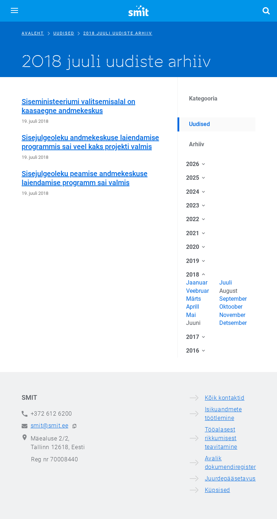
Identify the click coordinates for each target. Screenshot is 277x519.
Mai (191, 315)
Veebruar (197, 290)
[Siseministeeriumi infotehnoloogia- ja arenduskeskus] (138, 10)
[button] (14, 11)
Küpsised (217, 490)
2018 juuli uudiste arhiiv (117, 33)
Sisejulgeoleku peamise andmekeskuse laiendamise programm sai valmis (85, 178)
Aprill (192, 306)
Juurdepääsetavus (230, 478)
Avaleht (33, 33)
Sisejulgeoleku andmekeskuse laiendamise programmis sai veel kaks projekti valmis (90, 142)
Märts (193, 298)
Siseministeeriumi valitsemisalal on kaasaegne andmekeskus (78, 106)
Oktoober (230, 306)
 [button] (266, 10)
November (232, 315)
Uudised (63, 33)
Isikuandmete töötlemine (223, 413)
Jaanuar (196, 282)
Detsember (233, 322)
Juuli (225, 282)
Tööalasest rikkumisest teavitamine (221, 438)
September (233, 298)
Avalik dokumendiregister (230, 462)
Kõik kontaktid (225, 397)
